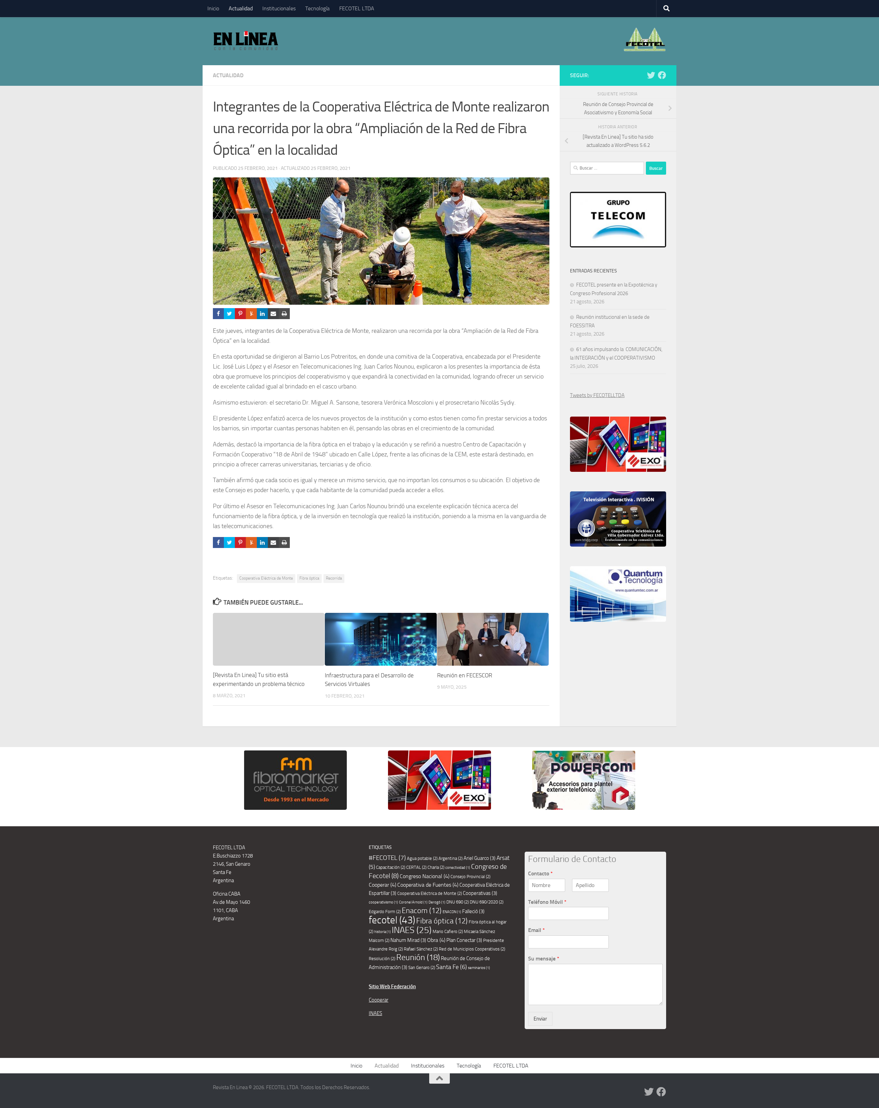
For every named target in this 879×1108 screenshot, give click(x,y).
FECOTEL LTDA (356, 8)
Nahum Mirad (408, 940)
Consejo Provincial (470, 876)
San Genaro (421, 967)
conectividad (457, 867)
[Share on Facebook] (218, 313)
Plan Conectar (464, 940)
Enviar (540, 1019)
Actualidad (241, 8)
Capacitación (390, 867)
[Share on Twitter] (229, 313)
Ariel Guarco (479, 858)
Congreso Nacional (424, 876)
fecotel (392, 920)
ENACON (452, 912)
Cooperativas (480, 893)
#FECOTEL (387, 858)
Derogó (437, 902)
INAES (412, 930)
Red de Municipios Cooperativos (472, 949)
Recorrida (334, 578)
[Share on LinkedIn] (262, 313)
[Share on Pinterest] (240, 313)
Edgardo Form (385, 911)
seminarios (479, 968)
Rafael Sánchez (421, 949)
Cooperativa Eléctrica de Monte (266, 578)
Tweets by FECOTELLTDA (597, 395)
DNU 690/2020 (486, 902)
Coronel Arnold (413, 902)
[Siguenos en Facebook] (662, 75)
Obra (436, 940)
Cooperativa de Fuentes (427, 885)
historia (382, 932)
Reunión (418, 957)
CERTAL (416, 867)
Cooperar (382, 885)
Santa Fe (451, 967)
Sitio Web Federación (392, 986)
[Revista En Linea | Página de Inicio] (246, 41)
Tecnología (317, 8)
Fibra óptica (309, 578)
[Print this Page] (284, 313)
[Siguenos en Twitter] (651, 75)
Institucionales (279, 8)
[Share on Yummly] (251, 313)
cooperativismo (383, 902)
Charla (435, 867)
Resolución (382, 958)
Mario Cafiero (448, 931)
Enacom (422, 910)
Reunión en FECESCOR (464, 675)
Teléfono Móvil (547, 902)
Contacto (540, 873)
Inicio (213, 8)
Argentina (450, 858)
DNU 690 (457, 902)
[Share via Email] (273, 313)
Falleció (473, 911)
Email (536, 930)
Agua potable (422, 858)
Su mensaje (543, 958)
